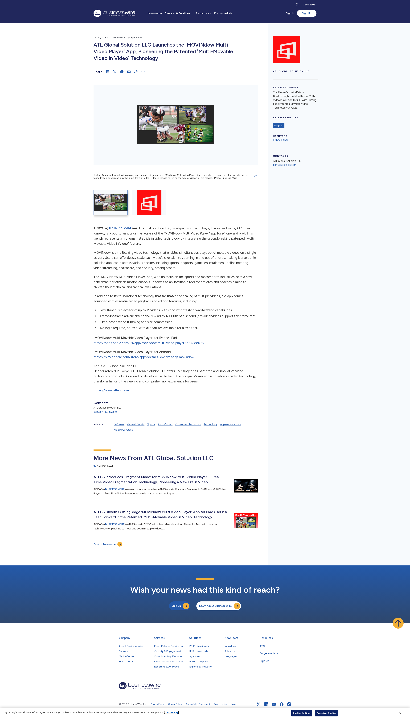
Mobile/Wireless (123, 429)
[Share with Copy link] (136, 71)
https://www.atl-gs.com (111, 390)
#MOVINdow (280, 139)
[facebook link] (281, 704)
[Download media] (256, 176)
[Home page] (114, 13)
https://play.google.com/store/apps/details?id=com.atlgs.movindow (144, 357)
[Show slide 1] (111, 202)
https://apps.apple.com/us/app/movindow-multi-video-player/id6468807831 (150, 343)
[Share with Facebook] (121, 71)
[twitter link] (258, 704)
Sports (151, 424)
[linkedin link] (266, 704)
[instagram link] (289, 704)
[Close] (401, 713)
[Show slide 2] (149, 202)
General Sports (135, 424)
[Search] (297, 4)
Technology (210, 424)
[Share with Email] (128, 71)
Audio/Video (165, 424)
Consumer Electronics (188, 424)
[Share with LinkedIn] (107, 71)
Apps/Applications (230, 424)
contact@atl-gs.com (105, 411)
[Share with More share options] (143, 71)
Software (119, 424)
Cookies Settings (301, 713)
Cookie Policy (171, 712)
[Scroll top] (398, 623)
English (278, 125)
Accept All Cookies (326, 713)
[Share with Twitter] (114, 71)
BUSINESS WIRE (120, 228)
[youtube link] (274, 704)
